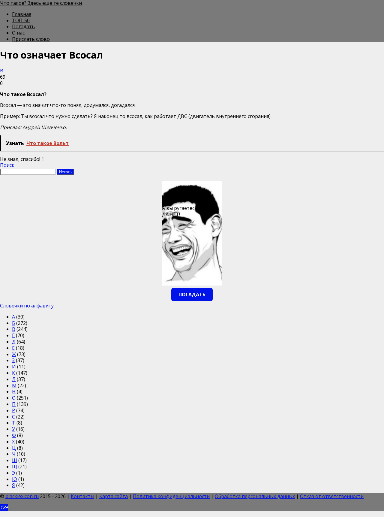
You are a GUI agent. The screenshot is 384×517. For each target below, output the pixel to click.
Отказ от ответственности (332, 496)
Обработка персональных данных (255, 496)
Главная (21, 14)
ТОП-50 (21, 20)
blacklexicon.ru (22, 496)
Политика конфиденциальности (171, 496)
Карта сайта (113, 496)
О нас (18, 32)
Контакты (82, 496)
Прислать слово (31, 39)
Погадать (23, 26)
